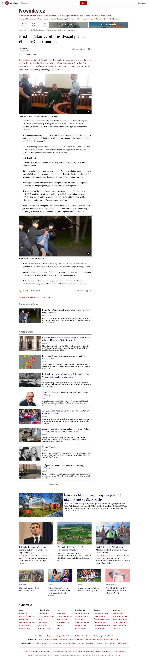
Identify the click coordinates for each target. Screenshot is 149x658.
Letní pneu (80, 643)
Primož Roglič (42, 625)
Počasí (91, 19)
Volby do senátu (24, 625)
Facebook (27, 651)
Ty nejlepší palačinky (82, 613)
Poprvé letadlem (99, 616)
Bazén (41, 639)
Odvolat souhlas (101, 651)
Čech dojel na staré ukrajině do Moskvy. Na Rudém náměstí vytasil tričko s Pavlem (112, 550)
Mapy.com (50, 636)
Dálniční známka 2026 (120, 616)
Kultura (87, 16)
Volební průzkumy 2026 (27, 616)
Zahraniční (52, 16)
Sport (73, 19)
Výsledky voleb (24, 619)
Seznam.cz (142, 3)
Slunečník (72, 639)
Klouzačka (80, 639)
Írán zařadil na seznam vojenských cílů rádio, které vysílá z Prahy (92, 497)
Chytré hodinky (110, 643)
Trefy (43, 398)
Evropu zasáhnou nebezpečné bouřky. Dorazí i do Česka (64, 357)
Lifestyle (103, 16)
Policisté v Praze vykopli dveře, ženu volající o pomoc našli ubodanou (66, 311)
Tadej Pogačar (43, 622)
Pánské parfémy (122, 643)
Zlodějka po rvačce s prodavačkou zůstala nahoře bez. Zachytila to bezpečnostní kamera (66, 430)
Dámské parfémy (69, 643)
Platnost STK (117, 628)
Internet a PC (23, 19)
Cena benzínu (87, 636)
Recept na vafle (80, 625)
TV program (99, 19)
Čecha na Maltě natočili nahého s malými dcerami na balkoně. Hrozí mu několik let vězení (66, 339)
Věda (39, 19)
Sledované (116, 19)
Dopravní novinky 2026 (120, 619)
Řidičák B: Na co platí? (120, 622)
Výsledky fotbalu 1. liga (64, 616)
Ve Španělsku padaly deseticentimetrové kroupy (63, 465)
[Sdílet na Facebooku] (87, 291)
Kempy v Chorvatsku (101, 613)
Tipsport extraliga (62, 619)
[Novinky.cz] (32, 11)
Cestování (45, 19)
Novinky (21, 48)
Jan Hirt (40, 619)
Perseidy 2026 (75, 636)
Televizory (99, 643)
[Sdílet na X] (90, 291)
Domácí (40, 16)
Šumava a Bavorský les (102, 619)
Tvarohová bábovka (82, 622)
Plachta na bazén (51, 639)
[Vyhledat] (83, 3)
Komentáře (75, 16)
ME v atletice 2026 (63, 622)
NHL (58, 628)
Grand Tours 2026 (44, 628)
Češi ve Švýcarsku (100, 622)
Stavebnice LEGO (55, 643)
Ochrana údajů (89, 651)
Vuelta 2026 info (43, 613)
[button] (55, 94)
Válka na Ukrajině (64, 16)
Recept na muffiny (81, 616)
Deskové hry (90, 643)
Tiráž (55, 651)
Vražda (36, 297)
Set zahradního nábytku (94, 639)
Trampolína (63, 639)
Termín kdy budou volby (27, 622)
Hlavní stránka (24, 16)
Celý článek (77, 511)
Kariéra (48, 651)
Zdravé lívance (80, 619)
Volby (46, 16)
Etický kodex (77, 651)
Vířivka (117, 639)
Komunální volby (25, 628)
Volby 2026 (23, 613)
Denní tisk (107, 19)
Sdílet (84, 49)
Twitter (34, 651)
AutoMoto (33, 19)
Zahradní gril (108, 639)
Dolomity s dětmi (99, 628)
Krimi (81, 16)
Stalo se (33, 16)
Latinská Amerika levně (102, 625)
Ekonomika (95, 16)
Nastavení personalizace (116, 651)
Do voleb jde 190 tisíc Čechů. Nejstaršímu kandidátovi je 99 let (72, 548)
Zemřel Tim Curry (50, 447)
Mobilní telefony (41, 643)
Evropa (44, 343)
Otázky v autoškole (119, 625)
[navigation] (2, 3)
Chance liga (61, 613)
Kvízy (78, 19)
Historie (53, 19)
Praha (49, 297)
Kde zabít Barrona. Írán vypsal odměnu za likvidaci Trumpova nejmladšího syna (33, 550)
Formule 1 (60, 625)
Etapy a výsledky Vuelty (46, 616)
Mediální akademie (64, 651)
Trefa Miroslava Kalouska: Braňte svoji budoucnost (65, 392)
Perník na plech (80, 628)
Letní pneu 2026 (118, 613)
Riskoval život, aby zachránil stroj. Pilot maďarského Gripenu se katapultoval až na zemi (65, 375)
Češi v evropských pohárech (103, 636)
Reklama (42, 651)
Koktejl (109, 16)
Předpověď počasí (62, 636)
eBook (76, 49)
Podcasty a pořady (63, 19)
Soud (43, 297)
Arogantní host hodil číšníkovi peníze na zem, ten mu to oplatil (65, 412)
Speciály (84, 19)
